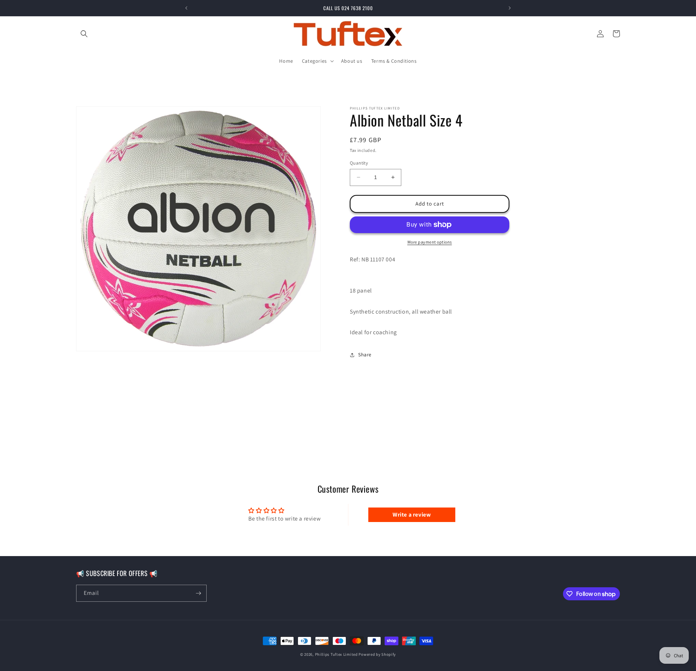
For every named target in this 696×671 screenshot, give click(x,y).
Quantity (359, 163)
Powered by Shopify (377, 654)
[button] (84, 34)
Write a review (412, 514)
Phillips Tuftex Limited (337, 654)
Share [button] (365, 354)
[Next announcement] (510, 8)
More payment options (429, 242)
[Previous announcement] (186, 8)
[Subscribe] (198, 593)
